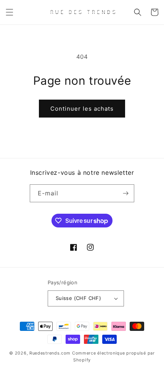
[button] (9, 12)
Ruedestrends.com (50, 353)
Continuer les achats (82, 108)
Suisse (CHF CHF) (78, 298)
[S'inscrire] (125, 193)
